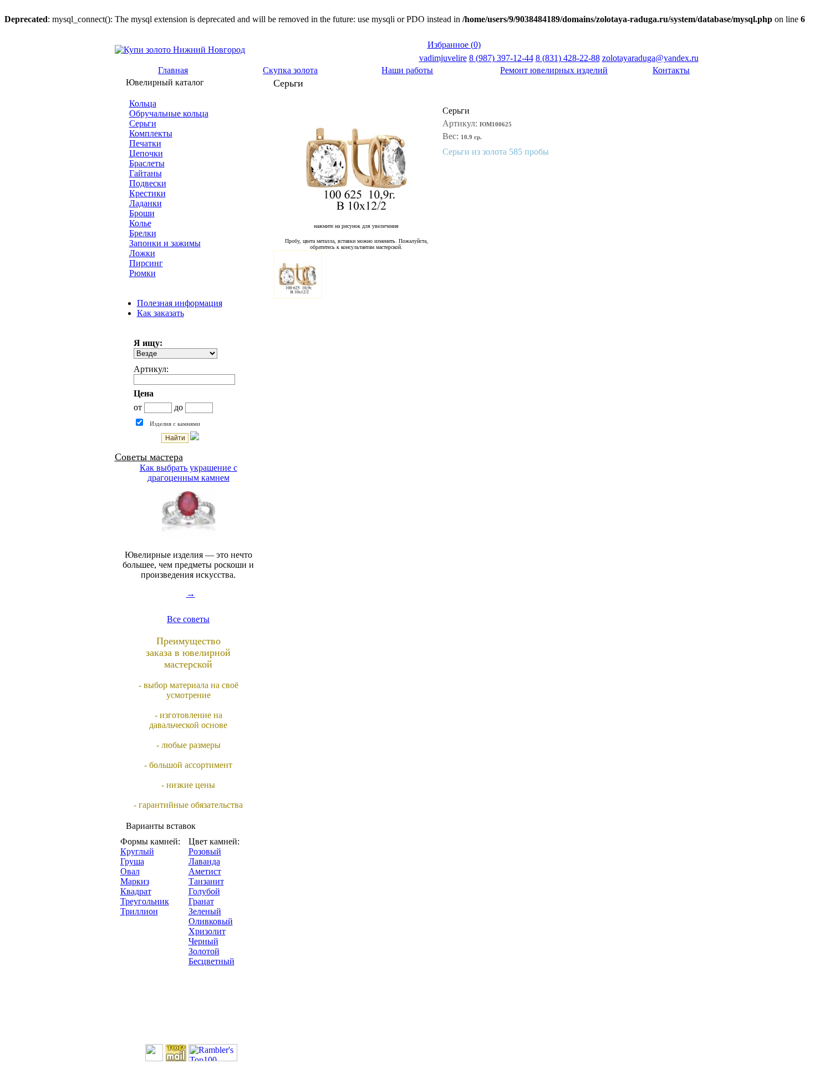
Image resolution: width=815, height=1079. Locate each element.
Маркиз (134, 881)
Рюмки (142, 273)
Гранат (201, 901)
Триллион (139, 911)
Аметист (205, 871)
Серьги (142, 123)
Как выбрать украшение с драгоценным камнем (188, 472)
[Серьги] (356, 211)
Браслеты (147, 163)
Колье (140, 223)
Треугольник (144, 901)
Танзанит (206, 881)
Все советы (188, 619)
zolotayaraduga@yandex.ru (650, 58)
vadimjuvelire (443, 58)
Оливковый (211, 921)
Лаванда (204, 861)
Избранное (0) (454, 44)
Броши (142, 213)
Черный (203, 941)
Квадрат (135, 891)
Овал (130, 871)
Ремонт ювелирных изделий (554, 70)
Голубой (204, 891)
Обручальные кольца (168, 113)
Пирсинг (146, 263)
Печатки (145, 143)
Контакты (671, 70)
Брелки (142, 233)
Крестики (147, 193)
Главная (173, 70)
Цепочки (146, 153)
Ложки (142, 253)
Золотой (204, 951)
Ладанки (145, 203)
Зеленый (205, 911)
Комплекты (150, 133)
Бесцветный (212, 961)
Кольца (142, 103)
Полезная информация (179, 303)
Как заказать (160, 313)
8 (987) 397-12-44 (501, 58)
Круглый (137, 851)
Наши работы (407, 70)
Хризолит (207, 931)
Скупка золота (290, 70)
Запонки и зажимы (165, 243)
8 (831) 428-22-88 (568, 58)
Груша (132, 861)
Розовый (205, 851)
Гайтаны (145, 173)
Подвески (147, 183)
